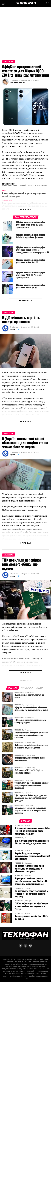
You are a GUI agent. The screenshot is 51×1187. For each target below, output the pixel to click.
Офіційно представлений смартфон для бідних (25, 186)
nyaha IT (13, 329)
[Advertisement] (25, 34)
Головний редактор (17, 82)
